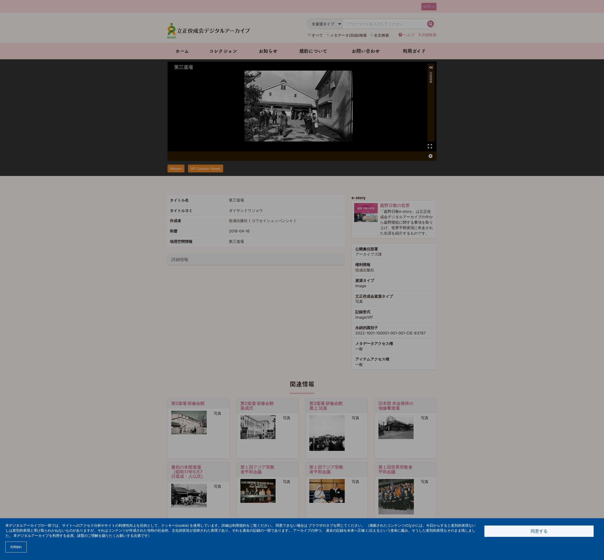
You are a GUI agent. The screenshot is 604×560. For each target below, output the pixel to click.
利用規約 (16, 547)
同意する (539, 531)
